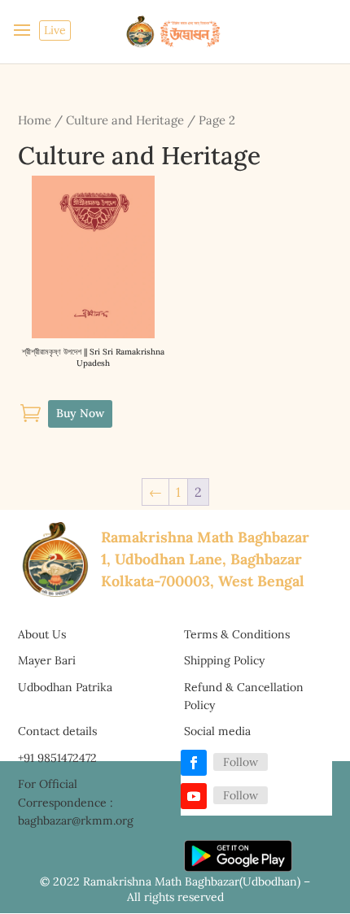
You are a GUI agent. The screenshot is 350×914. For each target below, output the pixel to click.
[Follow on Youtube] (194, 796)
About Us (42, 634)
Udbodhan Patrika (65, 687)
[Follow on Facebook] (194, 763)
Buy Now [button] (80, 413)
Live (55, 30)
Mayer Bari (47, 660)
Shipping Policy (224, 660)
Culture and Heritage (125, 120)
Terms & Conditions (237, 634)
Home (34, 120)
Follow (240, 762)
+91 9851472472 (57, 758)
